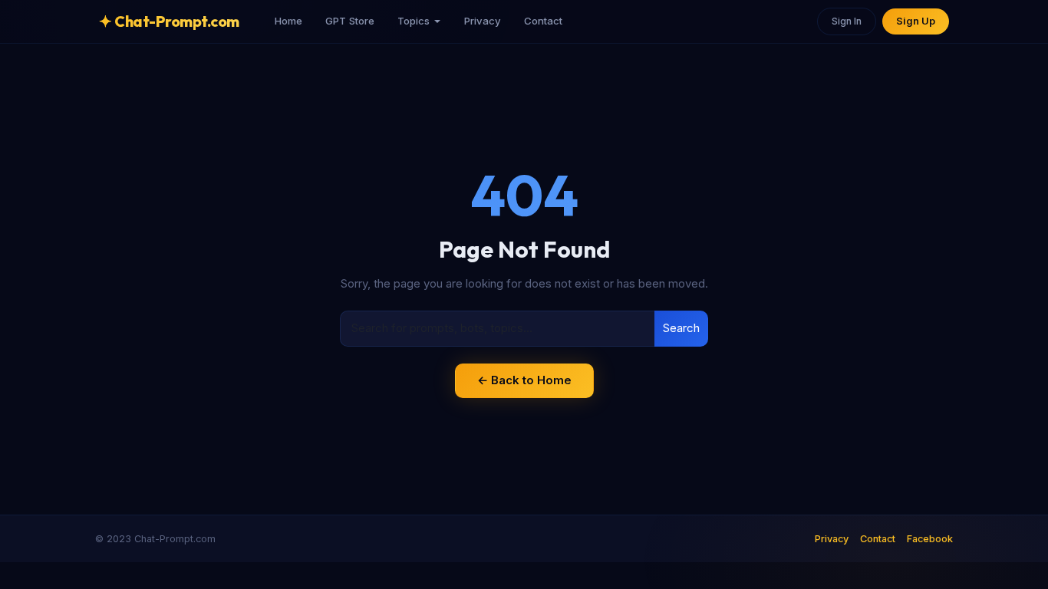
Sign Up (915, 21)
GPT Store (349, 21)
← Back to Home (524, 380)
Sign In (847, 21)
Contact (543, 21)
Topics (413, 21)
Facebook (930, 539)
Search (681, 328)
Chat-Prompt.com (169, 21)
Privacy (482, 21)
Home (288, 21)
